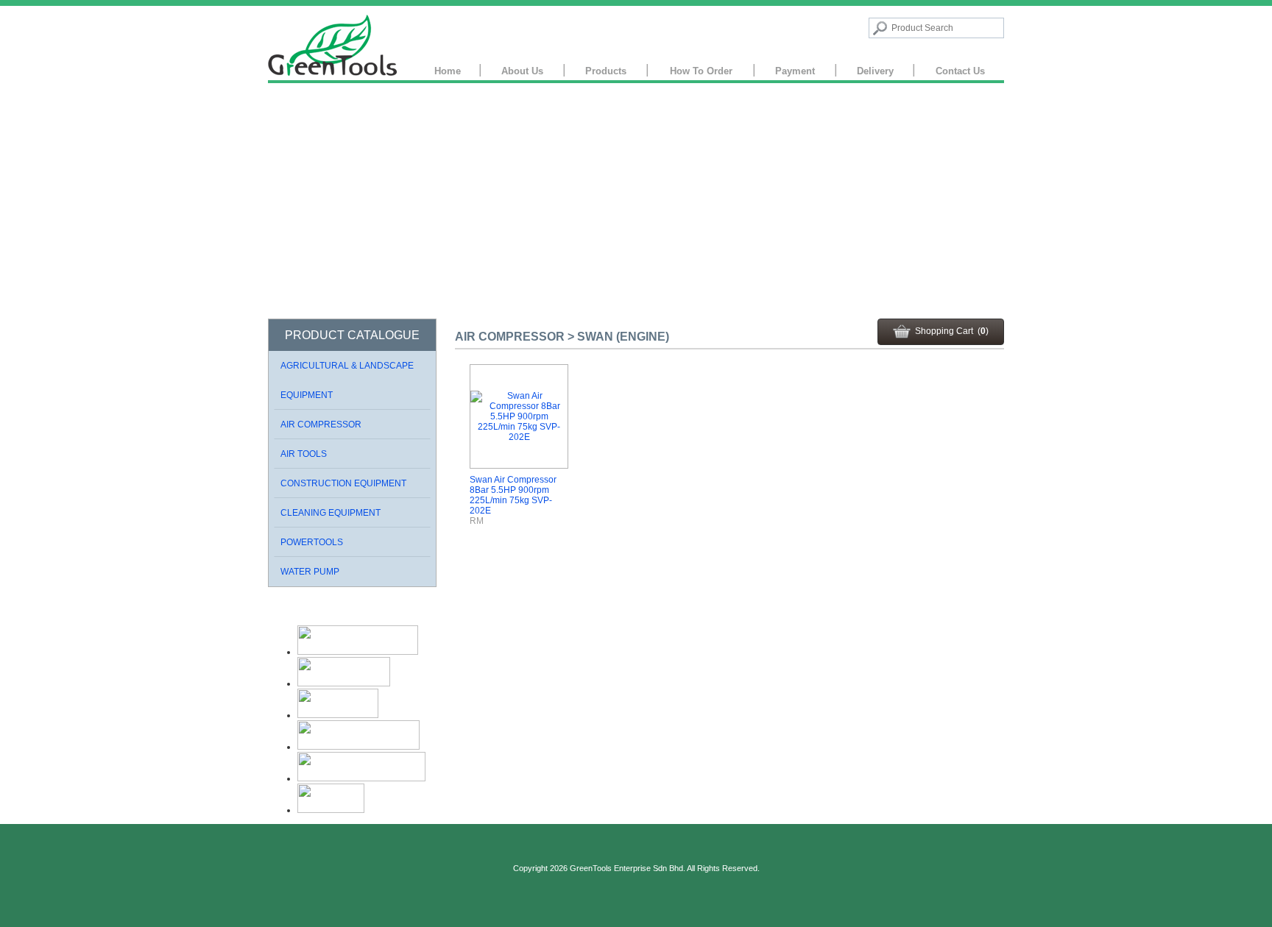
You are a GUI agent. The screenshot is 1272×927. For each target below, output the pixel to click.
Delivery (875, 71)
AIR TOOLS (303, 454)
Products (605, 71)
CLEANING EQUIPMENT (330, 513)
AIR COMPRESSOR (320, 424)
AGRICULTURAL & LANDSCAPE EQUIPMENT (347, 380)
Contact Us (960, 71)
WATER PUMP (309, 571)
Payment (795, 71)
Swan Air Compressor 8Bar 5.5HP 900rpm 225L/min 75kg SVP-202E (513, 495)
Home (447, 71)
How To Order (701, 71)
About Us (522, 71)
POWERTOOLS (311, 542)
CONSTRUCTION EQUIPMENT (343, 483)
